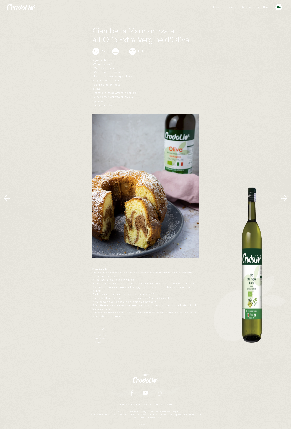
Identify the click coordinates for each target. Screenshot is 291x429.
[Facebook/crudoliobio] (131, 393)
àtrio (150, 424)
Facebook (100, 335)
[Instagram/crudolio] (159, 393)
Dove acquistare (250, 7)
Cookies (134, 418)
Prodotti (217, 7)
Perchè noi (231, 7)
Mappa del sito (154, 418)
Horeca (267, 7)
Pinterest (100, 339)
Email (98, 342)
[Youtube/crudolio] (145, 393)
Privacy (142, 418)
